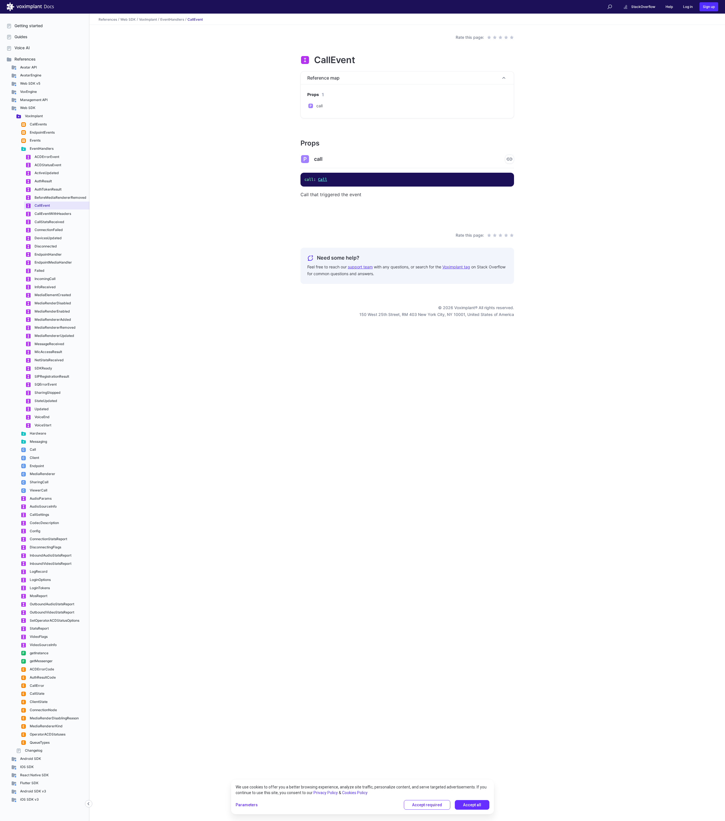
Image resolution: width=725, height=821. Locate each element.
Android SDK (30, 758)
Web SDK (27, 108)
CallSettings (39, 514)
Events (34, 140)
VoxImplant (33, 116)
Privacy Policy (326, 792)
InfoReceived (45, 287)
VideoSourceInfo (43, 645)
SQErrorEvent (45, 384)
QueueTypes (39, 742)
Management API (33, 100)
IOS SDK (26, 767)
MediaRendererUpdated (54, 335)
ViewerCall (38, 490)
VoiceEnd (42, 417)
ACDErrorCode (41, 669)
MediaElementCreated (52, 295)
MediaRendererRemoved (55, 327)
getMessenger (41, 661)
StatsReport (39, 628)
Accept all (472, 805)
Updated (41, 409)
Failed (39, 270)
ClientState (38, 702)
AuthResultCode (42, 677)
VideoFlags (38, 636)
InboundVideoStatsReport (50, 563)
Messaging (38, 441)
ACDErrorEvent (46, 157)
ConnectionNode (43, 710)
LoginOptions (40, 580)
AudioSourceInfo (43, 506)
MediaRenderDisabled (52, 303)
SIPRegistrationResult (51, 376)
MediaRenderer (42, 474)
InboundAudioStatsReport (50, 555)
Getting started (28, 25)
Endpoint (36, 466)
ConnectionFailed (48, 230)
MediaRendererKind (46, 726)
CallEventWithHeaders (52, 213)
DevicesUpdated (48, 238)
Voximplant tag (456, 266)
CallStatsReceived (49, 222)
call (319, 105)
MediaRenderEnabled (52, 311)
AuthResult (43, 181)
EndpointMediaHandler (53, 262)
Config (34, 531)
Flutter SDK (29, 783)
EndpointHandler (48, 254)
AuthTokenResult (47, 189)
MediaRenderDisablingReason (54, 718)
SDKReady (43, 368)
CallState (36, 693)
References (25, 59)
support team (360, 266)
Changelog (33, 750)
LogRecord (38, 571)
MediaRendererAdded (52, 319)
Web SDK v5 (29, 83)
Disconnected (45, 246)
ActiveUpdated (46, 173)
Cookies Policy (355, 792)
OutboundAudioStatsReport (51, 604)
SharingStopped (47, 392)
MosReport (38, 596)
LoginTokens (39, 588)
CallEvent (42, 205)
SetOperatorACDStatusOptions (54, 620)
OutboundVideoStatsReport (51, 612)
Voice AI (22, 47)
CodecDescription (44, 523)
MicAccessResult (48, 352)
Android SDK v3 (32, 791)
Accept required (427, 805)
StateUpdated (45, 401)
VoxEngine (28, 91)
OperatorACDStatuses (47, 734)
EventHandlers (41, 148)
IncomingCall (45, 279)
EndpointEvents (42, 132)
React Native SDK (34, 775)
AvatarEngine (30, 75)
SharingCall (38, 482)
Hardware (37, 433)
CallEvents (38, 124)
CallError (36, 685)
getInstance (38, 653)
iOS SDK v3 (29, 799)
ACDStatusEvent (47, 165)
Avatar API (28, 67)
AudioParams (40, 498)
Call (32, 449)
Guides (20, 36)
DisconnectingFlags (45, 547)
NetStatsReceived (49, 360)
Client (34, 458)
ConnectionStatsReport (48, 539)
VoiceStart (42, 425)
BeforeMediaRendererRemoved (60, 197)
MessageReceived (49, 344)
